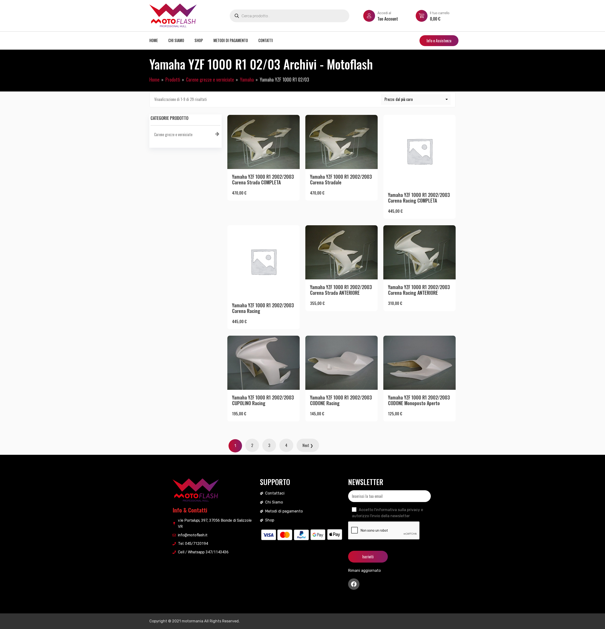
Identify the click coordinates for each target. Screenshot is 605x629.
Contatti (265, 40)
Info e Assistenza (439, 40)
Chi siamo (176, 40)
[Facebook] (353, 584)
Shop (198, 40)
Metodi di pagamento (230, 40)
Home (153, 40)
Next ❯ (307, 445)
